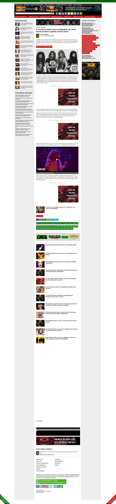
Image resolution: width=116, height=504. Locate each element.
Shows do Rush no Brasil (87, 25)
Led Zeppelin (86, 43)
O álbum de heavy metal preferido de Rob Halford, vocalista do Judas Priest (25, 37)
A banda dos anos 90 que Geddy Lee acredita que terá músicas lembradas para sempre (26, 73)
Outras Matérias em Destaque (23, 92)
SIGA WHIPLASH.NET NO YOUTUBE (45, 173)
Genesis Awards (40, 80)
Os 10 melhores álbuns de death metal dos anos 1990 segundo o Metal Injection (26, 46)
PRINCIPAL (57, 459)
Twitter (46, 228)
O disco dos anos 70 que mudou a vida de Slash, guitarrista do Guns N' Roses (23, 135)
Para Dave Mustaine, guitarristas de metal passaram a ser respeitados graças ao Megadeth (61, 270)
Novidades (38, 27)
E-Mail (66, 228)
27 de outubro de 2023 (49, 35)
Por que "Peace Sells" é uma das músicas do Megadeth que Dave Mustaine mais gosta (60, 279)
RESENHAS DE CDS (44, 16)
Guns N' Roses (94, 37)
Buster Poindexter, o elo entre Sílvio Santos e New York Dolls (26, 82)
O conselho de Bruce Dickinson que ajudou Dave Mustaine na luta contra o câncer (59, 296)
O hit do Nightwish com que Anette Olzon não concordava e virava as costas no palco (26, 51)
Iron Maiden (93, 39)
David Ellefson (71, 178)
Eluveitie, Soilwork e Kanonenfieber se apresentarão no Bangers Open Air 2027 (26, 69)
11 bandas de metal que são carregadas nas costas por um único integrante (26, 28)
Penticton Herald (58, 117)
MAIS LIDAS (57, 463)
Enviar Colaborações (86, 57)
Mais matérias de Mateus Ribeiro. (47, 454)
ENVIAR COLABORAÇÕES (37, 4)
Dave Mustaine (64, 42)
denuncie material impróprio (67, 476)
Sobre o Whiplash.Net (86, 55)
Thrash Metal (86, 53)
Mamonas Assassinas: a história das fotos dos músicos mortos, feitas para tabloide (26, 78)
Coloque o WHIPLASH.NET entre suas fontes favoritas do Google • (56, 223)
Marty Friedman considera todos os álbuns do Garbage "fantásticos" (60, 262)
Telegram (67, 226)
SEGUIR (70, 4)
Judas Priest (86, 41)
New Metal (91, 45)
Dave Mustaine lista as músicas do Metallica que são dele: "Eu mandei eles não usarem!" (61, 329)
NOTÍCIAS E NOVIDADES (21, 16)
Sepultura (92, 49)
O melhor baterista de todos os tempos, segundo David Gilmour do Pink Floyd (26, 23)
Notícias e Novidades (86, 27)
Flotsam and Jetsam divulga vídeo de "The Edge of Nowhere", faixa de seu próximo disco (24, 110)
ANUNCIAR (26, 4)
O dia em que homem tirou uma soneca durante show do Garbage (23, 132)
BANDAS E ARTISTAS (90, 16)
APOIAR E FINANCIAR (61, 4)
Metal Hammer (74, 110)
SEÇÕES (78, 16)
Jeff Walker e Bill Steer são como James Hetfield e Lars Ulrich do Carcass (23, 129)
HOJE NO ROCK (67, 16)
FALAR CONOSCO (77, 4)
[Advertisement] (46, 131)
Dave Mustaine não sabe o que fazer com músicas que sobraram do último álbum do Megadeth (60, 313)
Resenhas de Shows (86, 32)
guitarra (65, 178)
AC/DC (84, 35)
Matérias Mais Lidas (21, 20)
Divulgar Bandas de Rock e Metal (89, 58)
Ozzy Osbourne (86, 47)
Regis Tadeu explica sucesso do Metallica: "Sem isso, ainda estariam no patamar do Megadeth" (60, 338)
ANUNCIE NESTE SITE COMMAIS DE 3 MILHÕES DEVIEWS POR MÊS (112, 499)
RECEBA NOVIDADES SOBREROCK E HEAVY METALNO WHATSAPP (4, 499)
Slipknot (89, 51)
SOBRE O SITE (18, 4)
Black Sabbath (86, 37)
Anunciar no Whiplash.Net (87, 56)
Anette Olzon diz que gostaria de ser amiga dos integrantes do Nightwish (23, 107)
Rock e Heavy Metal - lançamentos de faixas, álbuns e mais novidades (26, 64)
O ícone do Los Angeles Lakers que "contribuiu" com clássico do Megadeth (60, 208)
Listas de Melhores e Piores (87, 33)
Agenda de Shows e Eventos (88, 29)
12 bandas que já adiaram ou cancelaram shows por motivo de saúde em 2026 (23, 115)
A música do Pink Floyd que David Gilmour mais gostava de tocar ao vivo (26, 42)
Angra (88, 35)
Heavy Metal (85, 39)
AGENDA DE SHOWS (33, 16)
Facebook (74, 226)
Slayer (84, 51)
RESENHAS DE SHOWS (56, 16)
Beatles (93, 35)
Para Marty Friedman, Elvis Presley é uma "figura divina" (61, 244)
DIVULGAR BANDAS (49, 4)
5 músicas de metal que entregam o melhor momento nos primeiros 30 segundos (26, 60)
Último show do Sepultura (87, 22)
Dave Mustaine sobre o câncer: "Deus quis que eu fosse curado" (61, 321)
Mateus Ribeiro (45, 34)
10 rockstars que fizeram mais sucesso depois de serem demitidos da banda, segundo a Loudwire (61, 304)
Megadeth (43, 27)
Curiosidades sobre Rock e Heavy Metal (90, 30)
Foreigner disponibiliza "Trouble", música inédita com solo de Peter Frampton (23, 96)
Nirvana (97, 45)
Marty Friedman (59, 178)
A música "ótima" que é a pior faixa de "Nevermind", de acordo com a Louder (22, 123)
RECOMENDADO (59, 461)
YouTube (52, 228)
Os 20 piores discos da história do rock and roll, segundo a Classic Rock (26, 33)
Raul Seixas (85, 49)
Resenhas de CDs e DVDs (87, 31)
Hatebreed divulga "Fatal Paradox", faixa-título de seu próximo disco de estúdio (24, 104)
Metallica (85, 45)
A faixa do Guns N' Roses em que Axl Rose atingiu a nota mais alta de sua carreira (26, 55)
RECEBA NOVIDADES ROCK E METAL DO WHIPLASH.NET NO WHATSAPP (58, 1)
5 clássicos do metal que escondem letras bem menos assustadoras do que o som (24, 121)
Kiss (91, 41)
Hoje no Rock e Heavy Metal (87, 28)
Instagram (40, 228)
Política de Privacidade (51, 477)
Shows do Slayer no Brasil (87, 24)
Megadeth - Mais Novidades (44, 46)
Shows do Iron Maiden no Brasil (88, 23)
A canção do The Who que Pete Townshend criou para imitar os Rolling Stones (26, 87)
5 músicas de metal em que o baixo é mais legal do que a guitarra (61, 254)
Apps (71, 228)
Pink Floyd (93, 47)
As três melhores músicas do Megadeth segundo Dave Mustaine (60, 287)
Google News (59, 228)
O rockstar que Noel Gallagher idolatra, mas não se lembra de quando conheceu (23, 101)
